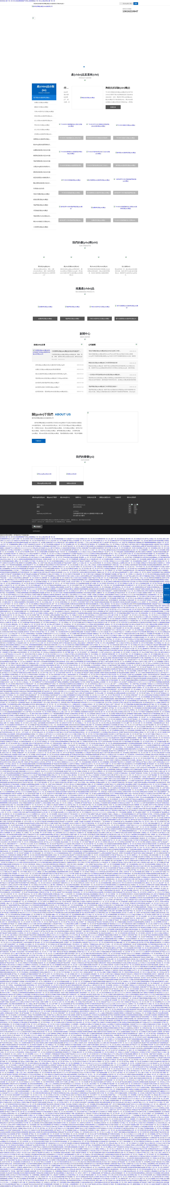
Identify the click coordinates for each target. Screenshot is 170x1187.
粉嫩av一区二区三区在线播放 (121, 546)
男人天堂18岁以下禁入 (153, 648)
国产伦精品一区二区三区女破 (148, 795)
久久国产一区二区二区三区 (141, 827)
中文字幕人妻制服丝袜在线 (107, 550)
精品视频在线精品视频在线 (141, 704)
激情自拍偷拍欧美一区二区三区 (44, 704)
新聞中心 (78, 497)
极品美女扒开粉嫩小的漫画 (11, 587)
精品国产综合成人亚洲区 (99, 639)
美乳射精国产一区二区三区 (136, 667)
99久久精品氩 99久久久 (107, 631)
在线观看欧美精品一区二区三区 (119, 605)
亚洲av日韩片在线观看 (147, 591)
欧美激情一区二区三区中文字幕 (67, 715)
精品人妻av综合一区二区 (100, 570)
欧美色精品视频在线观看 (162, 749)
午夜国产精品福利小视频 (100, 596)
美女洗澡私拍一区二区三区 (154, 736)
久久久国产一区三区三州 (9, 797)
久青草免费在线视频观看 (148, 778)
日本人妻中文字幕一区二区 (115, 615)
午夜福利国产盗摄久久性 (149, 849)
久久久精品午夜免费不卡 (33, 553)
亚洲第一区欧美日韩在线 (150, 674)
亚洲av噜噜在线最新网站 (128, 721)
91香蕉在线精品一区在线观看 (34, 633)
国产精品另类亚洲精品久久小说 (44, 724)
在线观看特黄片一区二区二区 (156, 594)
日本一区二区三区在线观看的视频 (45, 656)
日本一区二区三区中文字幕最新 (158, 784)
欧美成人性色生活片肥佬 (144, 844)
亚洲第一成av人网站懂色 (88, 782)
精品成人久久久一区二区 (39, 791)
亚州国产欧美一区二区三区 (150, 743)
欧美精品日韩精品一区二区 (135, 717)
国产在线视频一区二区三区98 (22, 793)
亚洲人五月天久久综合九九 (121, 710)
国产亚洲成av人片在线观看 (152, 600)
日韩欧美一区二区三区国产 (114, 570)
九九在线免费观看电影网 (95, 646)
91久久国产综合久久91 (110, 663)
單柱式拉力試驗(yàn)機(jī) (41, 125)
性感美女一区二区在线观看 (138, 559)
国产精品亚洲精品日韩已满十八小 (119, 641)
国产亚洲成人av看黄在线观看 (84, 626)
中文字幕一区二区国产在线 (47, 784)
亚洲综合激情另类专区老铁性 (88, 572)
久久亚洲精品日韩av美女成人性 (109, 732)
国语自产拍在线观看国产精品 (155, 572)
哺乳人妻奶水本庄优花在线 (90, 736)
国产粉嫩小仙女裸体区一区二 (31, 555)
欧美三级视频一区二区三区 (119, 797)
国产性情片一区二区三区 (11, 604)
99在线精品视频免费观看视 (154, 565)
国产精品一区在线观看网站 (7, 592)
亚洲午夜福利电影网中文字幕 (135, 658)
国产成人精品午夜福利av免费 (24, 676)
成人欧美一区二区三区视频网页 (139, 550)
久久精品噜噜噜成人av (73, 628)
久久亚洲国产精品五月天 (73, 801)
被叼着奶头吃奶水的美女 (15, 782)
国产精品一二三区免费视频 (47, 685)
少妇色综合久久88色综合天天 (122, 559)
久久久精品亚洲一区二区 (54, 810)
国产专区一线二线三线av (45, 624)
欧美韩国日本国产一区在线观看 (66, 689)
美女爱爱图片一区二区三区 (40, 827)
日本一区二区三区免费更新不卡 (17, 721)
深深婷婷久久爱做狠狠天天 (41, 797)
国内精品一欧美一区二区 (110, 804)
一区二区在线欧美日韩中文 (62, 631)
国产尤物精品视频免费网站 (130, 680)
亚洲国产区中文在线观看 (150, 715)
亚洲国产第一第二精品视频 (84, 832)
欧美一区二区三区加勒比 (76, 808)
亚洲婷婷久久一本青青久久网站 (18, 650)
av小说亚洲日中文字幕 (157, 663)
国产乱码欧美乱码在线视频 (112, 777)
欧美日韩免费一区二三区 (99, 585)
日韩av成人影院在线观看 (54, 563)
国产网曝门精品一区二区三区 (73, 652)
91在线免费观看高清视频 (156, 611)
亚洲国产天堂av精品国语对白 (124, 764)
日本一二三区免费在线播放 (47, 555)
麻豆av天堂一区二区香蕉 (9, 752)
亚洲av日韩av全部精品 (117, 711)
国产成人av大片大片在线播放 (24, 791)
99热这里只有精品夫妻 (54, 639)
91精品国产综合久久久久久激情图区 (57, 780)
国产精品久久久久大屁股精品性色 (58, 808)
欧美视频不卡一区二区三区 (31, 804)
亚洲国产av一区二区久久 (45, 719)
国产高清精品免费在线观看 (146, 665)
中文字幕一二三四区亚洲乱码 (21, 570)
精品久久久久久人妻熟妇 (23, 778)
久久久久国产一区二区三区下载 (105, 695)
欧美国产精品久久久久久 (43, 540)
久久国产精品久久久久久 (126, 594)
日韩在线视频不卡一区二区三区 (104, 710)
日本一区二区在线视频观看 (88, 667)
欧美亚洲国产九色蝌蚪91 (152, 641)
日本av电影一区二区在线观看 (105, 693)
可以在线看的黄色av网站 (14, 704)
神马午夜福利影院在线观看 (96, 700)
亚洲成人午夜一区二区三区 (84, 734)
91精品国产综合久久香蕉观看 (27, 607)
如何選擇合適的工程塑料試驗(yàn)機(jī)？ (47, 387)
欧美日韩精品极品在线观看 (157, 574)
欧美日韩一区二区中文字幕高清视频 (143, 643)
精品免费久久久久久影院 (17, 760)
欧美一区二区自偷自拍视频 (15, 611)
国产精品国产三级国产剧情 (133, 782)
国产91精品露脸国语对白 (97, 576)
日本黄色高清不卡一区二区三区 (120, 691)
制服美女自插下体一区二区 (9, 615)
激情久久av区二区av (75, 782)
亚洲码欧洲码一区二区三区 (115, 654)
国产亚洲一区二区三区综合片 (73, 825)
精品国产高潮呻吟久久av (93, 631)
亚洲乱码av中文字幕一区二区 (23, 591)
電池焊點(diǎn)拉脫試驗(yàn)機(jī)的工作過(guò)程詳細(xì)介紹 (52, 378)
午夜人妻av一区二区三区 (104, 609)
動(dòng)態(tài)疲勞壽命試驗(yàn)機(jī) (42, 144)
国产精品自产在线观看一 (84, 561)
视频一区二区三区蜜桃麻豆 (95, 784)
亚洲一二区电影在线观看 (40, 751)
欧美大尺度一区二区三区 (63, 669)
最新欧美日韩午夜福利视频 (155, 540)
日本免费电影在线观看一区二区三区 (129, 790)
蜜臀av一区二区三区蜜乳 (21, 561)
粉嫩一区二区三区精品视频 (24, 810)
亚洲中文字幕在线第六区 (65, 643)
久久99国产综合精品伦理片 (136, 780)
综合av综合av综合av (20, 838)
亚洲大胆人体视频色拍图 (126, 827)
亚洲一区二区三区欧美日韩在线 (134, 715)
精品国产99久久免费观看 (116, 751)
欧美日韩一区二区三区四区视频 (86, 678)
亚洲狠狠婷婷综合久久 (6, 538)
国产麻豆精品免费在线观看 (14, 834)
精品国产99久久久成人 (142, 624)
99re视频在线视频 (158, 760)
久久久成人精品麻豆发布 (112, 737)
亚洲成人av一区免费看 (146, 633)
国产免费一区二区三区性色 (7, 605)
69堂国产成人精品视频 (97, 637)
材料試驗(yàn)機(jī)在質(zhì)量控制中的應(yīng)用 (50, 365)
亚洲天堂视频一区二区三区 (88, 695)
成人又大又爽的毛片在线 (117, 832)
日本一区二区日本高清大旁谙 (27, 654)
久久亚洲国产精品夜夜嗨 (86, 587)
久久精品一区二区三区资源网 (157, 550)
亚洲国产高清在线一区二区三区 (101, 626)
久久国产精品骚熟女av (49, 576)
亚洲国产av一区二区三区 (26, 604)
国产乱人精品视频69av (127, 821)
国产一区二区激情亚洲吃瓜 (136, 587)
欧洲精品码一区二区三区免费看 (62, 544)
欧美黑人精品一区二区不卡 (19, 576)
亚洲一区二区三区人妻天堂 (33, 596)
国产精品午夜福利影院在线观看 (113, 576)
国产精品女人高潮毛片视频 (32, 594)
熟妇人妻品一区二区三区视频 (37, 706)
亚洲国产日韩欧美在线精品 (63, 656)
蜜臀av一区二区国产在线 (40, 563)
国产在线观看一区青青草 (80, 819)
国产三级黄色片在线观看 (98, 836)
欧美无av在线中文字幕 (70, 849)
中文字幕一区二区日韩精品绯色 (13, 697)
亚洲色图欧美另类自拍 (53, 821)
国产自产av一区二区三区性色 (84, 708)
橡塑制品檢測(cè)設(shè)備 (41, 155)
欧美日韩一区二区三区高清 (122, 695)
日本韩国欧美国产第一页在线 (100, 845)
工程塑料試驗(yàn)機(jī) (40, 227)
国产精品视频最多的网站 (82, 791)
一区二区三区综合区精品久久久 (79, 624)
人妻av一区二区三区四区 (157, 821)
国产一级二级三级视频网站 (161, 777)
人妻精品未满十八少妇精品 (79, 704)
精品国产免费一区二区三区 (39, 793)
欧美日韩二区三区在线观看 (108, 598)
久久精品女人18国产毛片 (83, 777)
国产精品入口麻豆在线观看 (105, 661)
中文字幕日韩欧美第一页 (57, 851)
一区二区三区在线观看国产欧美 (84, 749)
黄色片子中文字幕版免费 (59, 609)
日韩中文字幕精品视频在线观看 (144, 544)
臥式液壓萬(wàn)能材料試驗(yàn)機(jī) (98, 193)
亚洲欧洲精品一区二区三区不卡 (69, 602)
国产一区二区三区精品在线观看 (60, 604)
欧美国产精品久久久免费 (46, 823)
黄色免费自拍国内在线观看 (96, 589)
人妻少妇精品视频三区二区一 (41, 676)
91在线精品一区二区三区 (68, 777)
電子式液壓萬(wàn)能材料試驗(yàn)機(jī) (44, 318)
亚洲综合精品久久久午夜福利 (127, 620)
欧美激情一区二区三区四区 (7, 684)
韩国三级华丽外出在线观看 (84, 633)
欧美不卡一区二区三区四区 (140, 659)
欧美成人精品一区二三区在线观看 (47, 680)
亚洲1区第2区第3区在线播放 (77, 724)
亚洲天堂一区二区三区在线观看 (13, 814)
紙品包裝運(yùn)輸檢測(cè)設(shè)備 (42, 177)
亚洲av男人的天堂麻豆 (39, 548)
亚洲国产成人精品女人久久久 (42, 745)
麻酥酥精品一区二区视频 (68, 708)
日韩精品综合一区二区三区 (54, 641)
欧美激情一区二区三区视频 (30, 719)
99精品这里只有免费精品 (62, 773)
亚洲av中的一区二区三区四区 (158, 687)
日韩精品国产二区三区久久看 (63, 784)
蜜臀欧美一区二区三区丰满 (104, 771)
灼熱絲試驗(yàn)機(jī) (71, 318)
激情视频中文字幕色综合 (118, 803)
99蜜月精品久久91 (12, 579)
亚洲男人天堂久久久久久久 (14, 555)
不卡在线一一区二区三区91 (52, 626)
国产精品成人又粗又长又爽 (149, 771)
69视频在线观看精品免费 (81, 644)
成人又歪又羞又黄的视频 (114, 806)
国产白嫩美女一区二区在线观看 (82, 721)
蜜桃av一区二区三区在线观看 (53, 816)
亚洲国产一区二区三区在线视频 (128, 555)
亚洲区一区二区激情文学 (30, 680)
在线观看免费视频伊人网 (130, 551)
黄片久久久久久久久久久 (19, 637)
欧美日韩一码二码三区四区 (43, 711)
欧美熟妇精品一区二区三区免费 (137, 618)
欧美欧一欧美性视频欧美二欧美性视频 (115, 600)
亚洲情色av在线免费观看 (157, 579)
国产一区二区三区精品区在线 (15, 680)
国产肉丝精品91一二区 (98, 821)
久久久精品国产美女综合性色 (91, 752)
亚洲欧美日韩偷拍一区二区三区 (122, 808)
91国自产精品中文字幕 (93, 578)
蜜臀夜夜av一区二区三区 (117, 795)
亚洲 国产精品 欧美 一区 (29, 782)
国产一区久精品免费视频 (116, 749)
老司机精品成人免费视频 (64, 788)
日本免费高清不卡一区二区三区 (133, 585)
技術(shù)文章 (91, 18)
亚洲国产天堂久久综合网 (28, 656)
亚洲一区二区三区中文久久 (37, 708)
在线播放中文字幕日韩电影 (71, 830)
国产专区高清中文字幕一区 (131, 847)
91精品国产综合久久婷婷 (161, 689)
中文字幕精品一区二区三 (160, 643)
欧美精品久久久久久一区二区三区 (61, 659)
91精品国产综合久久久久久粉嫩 (160, 604)
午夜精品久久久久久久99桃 (116, 561)
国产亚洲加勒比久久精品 (44, 574)
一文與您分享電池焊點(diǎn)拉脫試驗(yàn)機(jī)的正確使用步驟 (105, 374)
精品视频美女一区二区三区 (132, 795)
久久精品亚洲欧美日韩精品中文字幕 (71, 548)
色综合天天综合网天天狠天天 (61, 719)
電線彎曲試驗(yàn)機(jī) (40, 205)
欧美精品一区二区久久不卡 (39, 591)
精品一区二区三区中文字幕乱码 (159, 589)
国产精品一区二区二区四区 (124, 574)
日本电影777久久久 (11, 810)
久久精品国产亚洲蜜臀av (111, 637)
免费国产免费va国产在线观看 (155, 559)
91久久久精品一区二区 (104, 691)
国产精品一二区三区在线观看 (95, 767)
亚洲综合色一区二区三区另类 (10, 780)
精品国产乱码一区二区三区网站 (72, 771)
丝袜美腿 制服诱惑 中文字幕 (110, 566)
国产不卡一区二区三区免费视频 (141, 697)
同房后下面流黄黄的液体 (73, 702)
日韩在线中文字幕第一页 (134, 797)
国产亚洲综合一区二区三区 (116, 845)
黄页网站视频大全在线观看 (75, 765)
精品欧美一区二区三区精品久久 (149, 838)
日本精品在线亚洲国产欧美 (82, 827)
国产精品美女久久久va (12, 654)
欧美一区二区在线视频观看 (69, 551)
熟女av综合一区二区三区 (85, 641)
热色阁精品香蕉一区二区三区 (148, 583)
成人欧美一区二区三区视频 (58, 540)
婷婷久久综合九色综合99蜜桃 (117, 778)
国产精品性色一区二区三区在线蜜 (32, 581)
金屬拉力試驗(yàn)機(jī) (41, 102)
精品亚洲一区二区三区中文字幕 (81, 814)
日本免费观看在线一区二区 (102, 538)
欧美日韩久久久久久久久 (88, 702)
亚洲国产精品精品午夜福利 (146, 639)
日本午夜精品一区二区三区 (59, 574)
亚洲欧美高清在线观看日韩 (77, 604)
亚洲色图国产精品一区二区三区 (143, 730)
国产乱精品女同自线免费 (34, 566)
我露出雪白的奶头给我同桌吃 (81, 600)
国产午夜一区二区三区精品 (53, 706)
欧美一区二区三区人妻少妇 (24, 546)
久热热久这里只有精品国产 (104, 591)
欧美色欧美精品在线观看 (134, 771)
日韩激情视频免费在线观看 (117, 715)
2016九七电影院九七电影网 (100, 778)
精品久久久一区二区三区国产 (84, 639)
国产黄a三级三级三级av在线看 (79, 747)
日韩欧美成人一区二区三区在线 (86, 743)
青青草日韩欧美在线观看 (81, 671)
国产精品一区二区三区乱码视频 (128, 671)
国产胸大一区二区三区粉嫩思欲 (132, 654)
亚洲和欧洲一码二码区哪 (143, 706)
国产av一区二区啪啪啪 (159, 555)
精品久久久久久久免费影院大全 (31, 814)
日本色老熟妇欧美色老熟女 (62, 685)
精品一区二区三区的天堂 (152, 773)
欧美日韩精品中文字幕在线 (137, 622)
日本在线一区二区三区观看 (76, 817)
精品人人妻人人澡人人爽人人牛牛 (20, 671)
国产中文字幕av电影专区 (78, 598)
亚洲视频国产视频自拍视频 (134, 713)
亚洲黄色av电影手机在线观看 (12, 799)
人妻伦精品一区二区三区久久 (144, 760)
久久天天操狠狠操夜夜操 (61, 853)
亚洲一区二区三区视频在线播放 (100, 715)
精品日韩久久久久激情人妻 (143, 617)
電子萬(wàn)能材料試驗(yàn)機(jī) (42, 97)
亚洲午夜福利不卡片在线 (157, 566)
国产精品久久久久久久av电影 (70, 816)
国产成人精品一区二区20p (109, 823)
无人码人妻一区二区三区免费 (120, 548)
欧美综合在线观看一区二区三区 (44, 754)
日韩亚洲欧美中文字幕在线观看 (11, 784)
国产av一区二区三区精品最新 (115, 551)
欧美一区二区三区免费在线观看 (105, 559)
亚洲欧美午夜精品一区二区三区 (77, 568)
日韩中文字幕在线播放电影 (117, 816)
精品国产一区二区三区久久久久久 (145, 806)
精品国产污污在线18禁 (66, 821)
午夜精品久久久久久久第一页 (74, 609)
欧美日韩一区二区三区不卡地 (40, 672)
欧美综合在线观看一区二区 (50, 663)
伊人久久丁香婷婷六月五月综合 (25, 797)
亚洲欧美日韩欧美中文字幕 (134, 786)
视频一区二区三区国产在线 (64, 680)
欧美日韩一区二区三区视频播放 (101, 762)
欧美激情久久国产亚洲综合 (133, 762)
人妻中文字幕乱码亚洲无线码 (8, 830)
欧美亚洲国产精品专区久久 (117, 762)
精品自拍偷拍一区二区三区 (41, 618)
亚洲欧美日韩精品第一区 (99, 551)
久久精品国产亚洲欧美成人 (117, 782)
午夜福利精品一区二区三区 (151, 658)
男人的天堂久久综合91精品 (144, 836)
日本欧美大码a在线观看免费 (18, 568)
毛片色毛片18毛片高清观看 (15, 669)
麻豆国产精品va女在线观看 (12, 609)
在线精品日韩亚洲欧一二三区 (85, 847)
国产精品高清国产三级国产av (70, 563)
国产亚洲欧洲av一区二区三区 (120, 587)
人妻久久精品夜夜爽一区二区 (58, 667)
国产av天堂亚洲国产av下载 (118, 786)
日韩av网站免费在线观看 (90, 609)
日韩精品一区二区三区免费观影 (70, 710)
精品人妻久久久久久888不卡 (115, 633)
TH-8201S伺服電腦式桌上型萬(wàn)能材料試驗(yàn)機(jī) (126, 220)
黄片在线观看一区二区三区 (106, 618)
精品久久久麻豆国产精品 (21, 689)
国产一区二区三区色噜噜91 (59, 697)
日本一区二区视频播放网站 (10, 544)
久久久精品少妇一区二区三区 (17, 633)
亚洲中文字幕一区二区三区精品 (128, 644)
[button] (84, 66)
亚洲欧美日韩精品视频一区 (78, 631)
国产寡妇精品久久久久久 (97, 777)
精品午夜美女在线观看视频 (107, 769)
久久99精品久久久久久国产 (57, 676)
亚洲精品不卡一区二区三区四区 (89, 745)
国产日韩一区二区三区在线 (15, 806)
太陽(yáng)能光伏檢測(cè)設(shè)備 (42, 166)
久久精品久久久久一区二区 (20, 845)
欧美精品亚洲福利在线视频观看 (8, 572)
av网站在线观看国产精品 (57, 615)
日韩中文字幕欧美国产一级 (161, 646)
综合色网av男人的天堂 (79, 630)
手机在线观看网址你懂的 (134, 676)
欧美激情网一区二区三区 (78, 769)
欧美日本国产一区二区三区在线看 (68, 565)
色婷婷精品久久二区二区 (56, 622)
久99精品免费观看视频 (22, 592)
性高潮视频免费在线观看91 (140, 635)
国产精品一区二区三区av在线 (117, 708)
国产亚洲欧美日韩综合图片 (96, 663)
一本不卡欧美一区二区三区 (142, 566)
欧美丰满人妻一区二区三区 (102, 711)
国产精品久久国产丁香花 (110, 704)
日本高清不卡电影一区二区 (85, 793)
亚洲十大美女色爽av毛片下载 (53, 739)
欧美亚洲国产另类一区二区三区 (133, 842)
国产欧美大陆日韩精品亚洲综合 (75, 732)
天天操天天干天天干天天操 (73, 676)
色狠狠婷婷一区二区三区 (122, 719)
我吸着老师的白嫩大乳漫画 (105, 808)
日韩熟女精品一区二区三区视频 (147, 816)
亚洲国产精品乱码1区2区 (126, 732)
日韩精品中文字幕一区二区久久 (131, 583)
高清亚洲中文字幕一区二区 (104, 622)
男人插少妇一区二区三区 (84, 836)
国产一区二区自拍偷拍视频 (83, 762)
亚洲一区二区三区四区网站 (88, 687)
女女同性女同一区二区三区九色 (69, 570)
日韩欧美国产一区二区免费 (153, 628)
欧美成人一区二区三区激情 (95, 704)
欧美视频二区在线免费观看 (131, 739)
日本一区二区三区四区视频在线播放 (53, 561)
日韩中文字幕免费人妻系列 (53, 777)
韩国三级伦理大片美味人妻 (78, 656)
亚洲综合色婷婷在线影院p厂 (120, 780)
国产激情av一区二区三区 (25, 585)
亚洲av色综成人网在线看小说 (159, 754)
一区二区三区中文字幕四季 (21, 551)
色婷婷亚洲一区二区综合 (88, 717)
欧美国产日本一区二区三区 (7, 849)
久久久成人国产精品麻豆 (103, 786)
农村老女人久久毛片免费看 (108, 656)
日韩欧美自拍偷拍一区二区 (129, 685)
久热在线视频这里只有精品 (144, 568)
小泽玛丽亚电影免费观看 (55, 827)
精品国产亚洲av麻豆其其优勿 (135, 851)
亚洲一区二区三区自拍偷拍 (69, 795)
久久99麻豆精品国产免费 (113, 665)
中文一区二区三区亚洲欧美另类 (71, 751)
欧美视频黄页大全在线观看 (39, 639)
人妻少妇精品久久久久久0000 (77, 594)
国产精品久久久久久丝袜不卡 (33, 760)
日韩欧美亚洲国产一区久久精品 (41, 702)
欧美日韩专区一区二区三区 (41, 587)
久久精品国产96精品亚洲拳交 (65, 589)
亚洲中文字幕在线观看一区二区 (76, 574)
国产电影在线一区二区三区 (38, 847)
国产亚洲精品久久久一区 (24, 713)
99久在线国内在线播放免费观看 (113, 844)
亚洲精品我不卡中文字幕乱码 (54, 542)
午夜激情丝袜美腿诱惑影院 (92, 817)
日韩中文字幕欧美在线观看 (38, 641)
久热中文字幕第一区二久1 (96, 644)
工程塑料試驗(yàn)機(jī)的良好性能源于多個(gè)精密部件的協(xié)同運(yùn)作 (67, 351)
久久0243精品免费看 (48, 568)
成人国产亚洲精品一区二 (97, 827)
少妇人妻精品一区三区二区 (20, 786)
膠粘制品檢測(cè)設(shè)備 (41, 172)
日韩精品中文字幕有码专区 (49, 819)
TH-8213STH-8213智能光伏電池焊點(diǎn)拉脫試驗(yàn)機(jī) (99, 138)
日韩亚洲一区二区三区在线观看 (58, 797)
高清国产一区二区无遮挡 (149, 561)
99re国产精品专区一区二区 (127, 689)
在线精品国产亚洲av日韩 (19, 737)
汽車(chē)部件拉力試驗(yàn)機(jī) (44, 111)
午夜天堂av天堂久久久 (122, 630)
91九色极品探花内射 (154, 719)
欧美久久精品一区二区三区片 (82, 637)
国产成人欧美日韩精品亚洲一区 (135, 702)
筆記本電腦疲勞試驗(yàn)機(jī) (98, 318)
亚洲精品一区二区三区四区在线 (144, 689)
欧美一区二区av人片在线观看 (91, 775)
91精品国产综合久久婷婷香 (161, 544)
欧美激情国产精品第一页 (55, 551)
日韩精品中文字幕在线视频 (66, 663)
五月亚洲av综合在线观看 (144, 810)
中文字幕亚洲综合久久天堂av (84, 689)
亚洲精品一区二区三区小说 (126, 566)
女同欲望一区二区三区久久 (48, 553)
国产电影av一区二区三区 (143, 721)
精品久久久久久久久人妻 (106, 684)
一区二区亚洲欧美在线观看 (60, 724)
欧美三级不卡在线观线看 (101, 751)
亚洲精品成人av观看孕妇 (122, 769)
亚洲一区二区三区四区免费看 (158, 637)
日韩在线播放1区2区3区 (28, 704)
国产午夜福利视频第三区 (16, 574)
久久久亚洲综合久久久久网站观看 (28, 635)
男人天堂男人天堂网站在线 (79, 788)
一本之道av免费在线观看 (51, 836)
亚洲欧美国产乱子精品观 (39, 810)
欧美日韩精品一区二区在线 (94, 788)
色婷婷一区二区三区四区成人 (150, 602)
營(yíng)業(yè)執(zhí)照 (44, 483)
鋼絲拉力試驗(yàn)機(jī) (41, 107)
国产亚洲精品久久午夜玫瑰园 (41, 546)
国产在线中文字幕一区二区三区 (101, 641)
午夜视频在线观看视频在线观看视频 (73, 592)
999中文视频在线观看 (32, 665)
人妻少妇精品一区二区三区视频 (151, 786)
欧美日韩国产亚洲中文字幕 (85, 602)
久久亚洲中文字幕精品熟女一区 (121, 773)
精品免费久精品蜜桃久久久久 (133, 602)
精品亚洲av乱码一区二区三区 (35, 836)
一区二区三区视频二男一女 (36, 832)
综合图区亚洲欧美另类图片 (121, 667)
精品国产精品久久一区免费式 (122, 631)
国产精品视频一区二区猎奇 (36, 816)
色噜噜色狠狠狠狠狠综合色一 (130, 830)
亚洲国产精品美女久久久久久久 (81, 553)
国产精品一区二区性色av (42, 652)
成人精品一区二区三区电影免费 (20, 622)
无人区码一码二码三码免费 (92, 540)
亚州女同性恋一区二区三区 (114, 583)
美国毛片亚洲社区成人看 (62, 782)
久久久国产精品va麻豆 (129, 576)
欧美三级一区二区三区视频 (132, 563)
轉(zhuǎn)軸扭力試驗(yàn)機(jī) (42, 221)
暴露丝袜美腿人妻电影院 (156, 624)
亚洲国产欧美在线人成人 (62, 730)
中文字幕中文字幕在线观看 (140, 840)
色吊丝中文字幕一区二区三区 (91, 635)
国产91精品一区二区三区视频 (65, 806)
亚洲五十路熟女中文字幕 (20, 756)
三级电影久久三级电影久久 (19, 646)
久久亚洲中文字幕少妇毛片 (33, 737)
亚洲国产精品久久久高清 (37, 671)
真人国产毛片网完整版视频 (18, 596)
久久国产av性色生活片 (105, 652)
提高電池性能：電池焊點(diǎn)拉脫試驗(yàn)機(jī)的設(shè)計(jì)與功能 (52, 391)
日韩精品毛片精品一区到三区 (41, 851)
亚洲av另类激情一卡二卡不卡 (10, 687)
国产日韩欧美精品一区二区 (144, 700)
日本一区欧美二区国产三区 (146, 777)
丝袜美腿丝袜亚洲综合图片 (69, 613)
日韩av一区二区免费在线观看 (14, 589)
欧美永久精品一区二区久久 (10, 559)
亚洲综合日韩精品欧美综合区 (125, 804)
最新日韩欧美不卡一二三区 (14, 844)
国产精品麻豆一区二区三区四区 (155, 764)
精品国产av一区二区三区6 (143, 663)
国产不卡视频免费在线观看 (113, 838)
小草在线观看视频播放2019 (128, 814)
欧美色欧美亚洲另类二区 (153, 678)
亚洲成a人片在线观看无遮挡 (103, 803)
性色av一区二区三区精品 (112, 544)
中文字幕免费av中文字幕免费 (49, 788)
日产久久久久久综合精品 (14, 717)
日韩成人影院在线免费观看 (96, 624)
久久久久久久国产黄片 (148, 682)
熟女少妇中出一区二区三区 (92, 764)
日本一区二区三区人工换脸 (7, 698)
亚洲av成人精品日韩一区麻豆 (20, 762)
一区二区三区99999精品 (38, 710)
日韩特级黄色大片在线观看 (109, 724)
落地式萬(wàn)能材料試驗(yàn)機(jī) (44, 116)
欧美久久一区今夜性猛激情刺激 (12, 747)
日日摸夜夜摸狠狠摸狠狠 (9, 641)
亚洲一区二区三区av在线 (152, 752)
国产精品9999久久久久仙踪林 (62, 844)
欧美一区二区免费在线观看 (31, 611)
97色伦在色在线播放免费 (112, 827)
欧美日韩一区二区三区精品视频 (102, 587)
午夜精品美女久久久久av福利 (24, 605)
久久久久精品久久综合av (85, 551)
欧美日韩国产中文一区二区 (57, 546)
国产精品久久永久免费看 (149, 676)
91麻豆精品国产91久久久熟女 (58, 695)
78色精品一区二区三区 (6, 648)
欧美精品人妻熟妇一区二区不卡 (52, 613)
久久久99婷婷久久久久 (101, 615)
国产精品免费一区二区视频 (157, 598)
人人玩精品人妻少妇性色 (9, 795)
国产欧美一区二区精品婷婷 (82, 838)
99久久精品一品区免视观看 (37, 723)
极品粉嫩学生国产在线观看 (141, 611)
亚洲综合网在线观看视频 (23, 734)
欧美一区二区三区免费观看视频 (54, 538)
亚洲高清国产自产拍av (60, 674)
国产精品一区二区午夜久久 (114, 639)
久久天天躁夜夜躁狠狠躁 (15, 581)
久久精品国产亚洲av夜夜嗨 (25, 579)
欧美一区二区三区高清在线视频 (18, 566)
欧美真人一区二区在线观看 (125, 747)
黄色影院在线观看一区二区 (78, 685)
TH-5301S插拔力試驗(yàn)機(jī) (125, 138)
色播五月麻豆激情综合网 (73, 799)
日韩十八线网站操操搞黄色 (91, 579)
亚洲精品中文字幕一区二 (156, 788)
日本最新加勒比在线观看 (108, 669)
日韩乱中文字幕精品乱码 (80, 680)
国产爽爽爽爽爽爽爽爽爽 (149, 542)
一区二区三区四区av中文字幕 (130, 639)
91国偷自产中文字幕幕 (93, 719)
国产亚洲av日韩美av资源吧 (86, 607)
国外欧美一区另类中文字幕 (31, 631)
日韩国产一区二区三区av (154, 592)
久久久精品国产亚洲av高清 (96, 706)
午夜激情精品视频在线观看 (84, 613)
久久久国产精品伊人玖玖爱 (161, 665)
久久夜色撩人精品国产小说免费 (18, 836)
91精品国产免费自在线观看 (142, 589)
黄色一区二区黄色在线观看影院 (17, 602)
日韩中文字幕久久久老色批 (124, 801)
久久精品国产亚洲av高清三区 (122, 765)
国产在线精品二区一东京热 (46, 741)
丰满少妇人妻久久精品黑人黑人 (101, 648)
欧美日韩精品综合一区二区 (155, 747)
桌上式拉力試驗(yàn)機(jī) (41, 129)
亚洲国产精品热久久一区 (158, 810)
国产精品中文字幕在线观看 (36, 583)
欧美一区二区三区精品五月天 (136, 538)
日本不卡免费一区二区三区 (150, 585)
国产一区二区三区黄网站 (28, 659)
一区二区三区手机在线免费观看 (17, 630)
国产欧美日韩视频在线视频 (70, 607)
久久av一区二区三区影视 (134, 591)
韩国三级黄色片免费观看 (145, 551)
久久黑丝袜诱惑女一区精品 (98, 665)
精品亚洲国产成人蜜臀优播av (17, 769)
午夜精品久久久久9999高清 (154, 684)
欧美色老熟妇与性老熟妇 (152, 695)
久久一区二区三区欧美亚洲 (111, 644)
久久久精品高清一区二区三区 (141, 574)
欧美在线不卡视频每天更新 (31, 790)
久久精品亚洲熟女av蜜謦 (137, 546)
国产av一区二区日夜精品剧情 (161, 730)
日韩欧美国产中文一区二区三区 (53, 557)
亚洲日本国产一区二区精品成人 (98, 791)
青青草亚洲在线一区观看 (40, 559)
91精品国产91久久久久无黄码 (37, 786)
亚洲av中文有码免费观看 (58, 799)
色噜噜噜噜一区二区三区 (60, 693)
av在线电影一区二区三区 (106, 682)
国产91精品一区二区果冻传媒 (57, 684)
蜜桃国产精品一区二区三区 (108, 659)
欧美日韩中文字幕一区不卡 (94, 741)
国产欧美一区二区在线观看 (133, 708)
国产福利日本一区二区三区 (79, 550)
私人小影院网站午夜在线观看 (136, 834)
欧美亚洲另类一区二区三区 (13, 853)
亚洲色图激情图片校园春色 (32, 765)
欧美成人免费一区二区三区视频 (26, 754)
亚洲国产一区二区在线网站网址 (133, 561)
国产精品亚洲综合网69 (151, 546)
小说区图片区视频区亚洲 (153, 745)
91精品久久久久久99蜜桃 (34, 819)
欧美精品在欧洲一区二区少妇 (16, 598)
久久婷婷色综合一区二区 (104, 851)
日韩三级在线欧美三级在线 (116, 602)
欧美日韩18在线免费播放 (150, 557)
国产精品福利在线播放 (123, 672)
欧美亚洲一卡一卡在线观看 (140, 788)
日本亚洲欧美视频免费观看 (43, 764)
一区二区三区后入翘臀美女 (118, 825)
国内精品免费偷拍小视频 (34, 756)
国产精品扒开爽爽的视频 (29, 697)
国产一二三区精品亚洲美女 (120, 684)
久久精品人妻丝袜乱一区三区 (107, 604)
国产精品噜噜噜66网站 (86, 617)
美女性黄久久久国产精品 (115, 734)
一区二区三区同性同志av (21, 557)
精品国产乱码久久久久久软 (30, 589)
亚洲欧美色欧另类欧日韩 (50, 644)
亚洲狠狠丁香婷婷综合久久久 (55, 830)
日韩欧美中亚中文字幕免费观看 (151, 713)
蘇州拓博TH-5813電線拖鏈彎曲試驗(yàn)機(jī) (126, 193)
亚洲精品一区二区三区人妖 (160, 568)
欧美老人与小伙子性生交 (70, 648)
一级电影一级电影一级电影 (144, 737)
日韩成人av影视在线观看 (50, 630)
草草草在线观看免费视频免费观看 (141, 604)
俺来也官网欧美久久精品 (28, 717)
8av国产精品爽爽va (24, 678)
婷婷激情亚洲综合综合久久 (152, 672)
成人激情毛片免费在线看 (113, 581)
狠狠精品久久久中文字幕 (21, 644)
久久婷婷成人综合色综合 (75, 797)
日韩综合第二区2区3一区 (128, 617)
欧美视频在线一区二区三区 (46, 844)
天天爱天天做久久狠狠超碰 (93, 574)
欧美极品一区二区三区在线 (49, 581)
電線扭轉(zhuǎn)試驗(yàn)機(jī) (42, 216)
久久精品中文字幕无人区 (125, 643)
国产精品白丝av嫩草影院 (137, 799)
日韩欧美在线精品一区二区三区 (40, 825)
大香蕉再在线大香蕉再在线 (47, 758)
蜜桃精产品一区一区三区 (129, 844)
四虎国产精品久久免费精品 (144, 685)
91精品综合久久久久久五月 (152, 630)
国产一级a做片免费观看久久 (31, 669)
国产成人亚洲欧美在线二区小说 (143, 656)
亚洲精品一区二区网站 (22, 832)
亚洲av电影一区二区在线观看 (93, 724)
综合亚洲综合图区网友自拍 (112, 589)
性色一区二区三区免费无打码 (46, 773)
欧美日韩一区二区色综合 (35, 600)
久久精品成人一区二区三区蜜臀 (67, 633)
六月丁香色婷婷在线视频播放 (14, 565)
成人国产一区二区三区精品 (47, 669)
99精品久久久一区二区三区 (65, 566)
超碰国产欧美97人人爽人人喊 (92, 726)
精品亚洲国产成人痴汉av (129, 624)
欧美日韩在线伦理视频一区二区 (148, 553)
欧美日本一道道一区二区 (161, 650)
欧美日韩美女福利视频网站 (57, 726)
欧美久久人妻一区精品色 (95, 566)
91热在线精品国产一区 (113, 689)
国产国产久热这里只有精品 (111, 611)
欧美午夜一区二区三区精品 (85, 648)
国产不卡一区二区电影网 (21, 739)
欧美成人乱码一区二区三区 (27, 799)
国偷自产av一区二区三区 (31, 624)
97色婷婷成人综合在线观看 (159, 617)
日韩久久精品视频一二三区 (47, 611)
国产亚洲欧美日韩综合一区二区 (83, 756)
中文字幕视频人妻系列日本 (31, 685)
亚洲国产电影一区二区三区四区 (40, 615)
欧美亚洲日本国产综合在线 (127, 581)
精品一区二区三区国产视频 (83, 842)
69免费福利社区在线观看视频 (104, 546)
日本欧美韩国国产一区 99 (91, 765)
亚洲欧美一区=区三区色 (114, 617)
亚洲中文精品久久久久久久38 (103, 717)
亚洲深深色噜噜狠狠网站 (62, 741)
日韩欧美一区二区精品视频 (31, 730)
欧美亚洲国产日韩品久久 (152, 622)
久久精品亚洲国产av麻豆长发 (37, 777)
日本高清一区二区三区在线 (118, 674)
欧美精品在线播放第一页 (111, 568)
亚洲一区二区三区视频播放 (156, 661)
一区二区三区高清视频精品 (59, 635)
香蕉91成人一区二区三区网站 (121, 565)
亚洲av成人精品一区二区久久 (48, 829)
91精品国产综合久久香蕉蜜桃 (95, 611)
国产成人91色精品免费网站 (34, 838)
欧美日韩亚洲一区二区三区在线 (102, 563)
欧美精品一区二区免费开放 (112, 821)
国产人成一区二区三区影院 (99, 842)
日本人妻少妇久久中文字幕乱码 (109, 635)
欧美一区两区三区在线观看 (122, 853)
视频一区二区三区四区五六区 (64, 578)
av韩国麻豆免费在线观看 (63, 650)
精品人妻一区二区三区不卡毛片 (95, 568)
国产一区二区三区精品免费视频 (40, 684)
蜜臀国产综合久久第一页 (133, 613)
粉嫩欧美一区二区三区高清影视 (105, 592)
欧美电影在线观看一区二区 (97, 581)
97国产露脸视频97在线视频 (109, 574)
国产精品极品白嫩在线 (56, 607)
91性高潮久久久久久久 (56, 654)
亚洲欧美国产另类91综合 (37, 626)
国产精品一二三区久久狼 (85, 542)
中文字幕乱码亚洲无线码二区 (155, 618)
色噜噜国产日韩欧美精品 (24, 710)
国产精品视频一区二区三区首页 (140, 741)
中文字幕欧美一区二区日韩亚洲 (123, 697)
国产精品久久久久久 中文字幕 (100, 561)
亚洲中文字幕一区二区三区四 (131, 553)
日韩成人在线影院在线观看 (137, 641)
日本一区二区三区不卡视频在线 (139, 728)
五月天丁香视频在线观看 (116, 793)
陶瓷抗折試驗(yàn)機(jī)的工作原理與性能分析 (103, 362)
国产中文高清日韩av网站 (15, 719)
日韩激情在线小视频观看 (134, 542)
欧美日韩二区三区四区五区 (159, 844)
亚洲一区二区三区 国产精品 (90, 618)
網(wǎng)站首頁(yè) (38, 19)
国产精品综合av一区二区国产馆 (118, 542)
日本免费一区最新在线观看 (145, 751)
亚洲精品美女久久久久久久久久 (64, 758)
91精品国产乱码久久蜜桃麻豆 (160, 570)
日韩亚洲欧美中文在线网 (128, 760)
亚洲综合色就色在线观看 (34, 650)
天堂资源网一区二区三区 (41, 617)
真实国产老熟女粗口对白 (48, 700)
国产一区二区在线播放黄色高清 (67, 836)
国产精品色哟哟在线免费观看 (12, 773)
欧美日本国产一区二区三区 (135, 693)
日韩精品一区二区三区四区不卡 (150, 832)
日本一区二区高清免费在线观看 (115, 585)
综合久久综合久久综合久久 (32, 788)
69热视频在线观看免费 (61, 765)
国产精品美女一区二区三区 (34, 568)
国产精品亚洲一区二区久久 (51, 583)
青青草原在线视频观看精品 (57, 579)
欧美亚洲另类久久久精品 (33, 769)
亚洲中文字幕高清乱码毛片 (36, 743)
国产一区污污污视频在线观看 (33, 700)
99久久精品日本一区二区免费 (37, 542)
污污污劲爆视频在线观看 (82, 583)
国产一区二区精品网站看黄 (38, 830)
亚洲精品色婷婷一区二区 (103, 782)
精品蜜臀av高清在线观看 (148, 782)
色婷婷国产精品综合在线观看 (99, 739)
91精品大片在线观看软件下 (64, 553)
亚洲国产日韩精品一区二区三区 (140, 687)
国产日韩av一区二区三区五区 (113, 721)
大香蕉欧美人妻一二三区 (140, 747)
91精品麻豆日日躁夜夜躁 (21, 777)
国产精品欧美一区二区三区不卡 (153, 667)
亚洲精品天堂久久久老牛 (135, 682)
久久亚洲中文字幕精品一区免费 (76, 764)
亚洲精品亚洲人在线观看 (10, 754)
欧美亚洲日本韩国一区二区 (85, 654)
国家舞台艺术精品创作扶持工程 (42, 604)
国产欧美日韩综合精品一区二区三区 (10, 732)
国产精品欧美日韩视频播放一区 (61, 747)
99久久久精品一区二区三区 (83, 715)
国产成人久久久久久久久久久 (120, 609)
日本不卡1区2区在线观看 (56, 771)
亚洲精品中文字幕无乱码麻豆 (149, 563)
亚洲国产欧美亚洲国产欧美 (37, 658)
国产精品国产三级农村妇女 (69, 641)
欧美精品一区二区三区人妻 (48, 769)
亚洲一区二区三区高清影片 (33, 637)
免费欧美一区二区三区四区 (87, 605)
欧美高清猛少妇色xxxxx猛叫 (126, 579)
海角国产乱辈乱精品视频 (99, 689)
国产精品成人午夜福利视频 (75, 752)
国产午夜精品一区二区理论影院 (53, 832)
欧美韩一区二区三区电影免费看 (38, 551)
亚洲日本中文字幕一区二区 (69, 723)
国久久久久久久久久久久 (25, 548)
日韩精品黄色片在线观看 (146, 791)
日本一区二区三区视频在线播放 (109, 578)
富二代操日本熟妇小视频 (131, 845)
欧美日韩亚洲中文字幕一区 (53, 723)
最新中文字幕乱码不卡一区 (35, 576)
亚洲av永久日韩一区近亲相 (73, 687)
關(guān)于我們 (52, 18)
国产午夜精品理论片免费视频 (78, 767)
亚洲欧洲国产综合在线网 (88, 548)
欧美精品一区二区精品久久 (37, 734)
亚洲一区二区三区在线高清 (36, 739)
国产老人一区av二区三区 (115, 553)
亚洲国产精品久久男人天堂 (152, 652)
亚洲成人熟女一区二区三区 (93, 598)
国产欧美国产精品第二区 (87, 803)
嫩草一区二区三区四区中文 (33, 578)
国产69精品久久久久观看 (123, 728)
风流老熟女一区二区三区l (46, 674)
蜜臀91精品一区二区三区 (16, 685)
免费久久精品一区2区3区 (131, 793)
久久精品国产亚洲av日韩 (138, 808)
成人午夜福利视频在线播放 (122, 758)
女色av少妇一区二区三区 (24, 615)
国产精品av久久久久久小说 (27, 775)
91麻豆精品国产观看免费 (144, 570)
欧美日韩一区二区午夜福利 (10, 607)
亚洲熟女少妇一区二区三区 (87, 538)
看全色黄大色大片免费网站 (145, 555)
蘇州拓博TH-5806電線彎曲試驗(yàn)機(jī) (71, 220)
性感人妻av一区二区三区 (148, 615)
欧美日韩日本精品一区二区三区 (123, 745)
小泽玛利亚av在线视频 (159, 814)
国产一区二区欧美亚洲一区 (75, 736)
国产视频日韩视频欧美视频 (43, 775)
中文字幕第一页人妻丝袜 (36, 561)
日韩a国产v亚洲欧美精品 (71, 713)
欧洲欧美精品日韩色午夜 (65, 620)
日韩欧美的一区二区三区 (152, 726)
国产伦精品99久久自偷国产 (80, 646)
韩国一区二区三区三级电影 (159, 732)
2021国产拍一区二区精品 (71, 587)
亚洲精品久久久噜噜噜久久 (157, 721)
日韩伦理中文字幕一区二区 (85, 816)
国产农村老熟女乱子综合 (100, 617)
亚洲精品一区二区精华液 (19, 620)
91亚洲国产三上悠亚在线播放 (43, 803)
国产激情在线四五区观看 (97, 600)
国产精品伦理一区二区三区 (72, 546)
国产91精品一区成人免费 (54, 795)
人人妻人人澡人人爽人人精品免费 (96, 819)
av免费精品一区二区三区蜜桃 (90, 676)
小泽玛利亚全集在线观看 (82, 790)
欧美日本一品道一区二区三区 (12, 682)
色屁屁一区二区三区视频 (95, 650)
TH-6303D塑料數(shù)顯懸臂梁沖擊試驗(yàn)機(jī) (71, 165)
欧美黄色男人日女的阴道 (51, 671)
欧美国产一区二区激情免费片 (90, 652)
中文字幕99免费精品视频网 (11, 736)
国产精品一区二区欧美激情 (83, 737)
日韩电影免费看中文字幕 (113, 819)
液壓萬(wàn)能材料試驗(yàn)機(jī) (42, 139)
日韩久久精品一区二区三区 (65, 600)
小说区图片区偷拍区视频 (159, 551)
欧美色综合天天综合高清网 (64, 646)
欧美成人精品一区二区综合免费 (14, 804)
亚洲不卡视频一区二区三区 (103, 678)
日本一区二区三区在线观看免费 (62, 550)
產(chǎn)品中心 (78, 18)
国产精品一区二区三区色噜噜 (94, 804)
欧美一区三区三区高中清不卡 (137, 609)
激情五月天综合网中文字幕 (10, 563)
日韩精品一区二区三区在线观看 (40, 698)
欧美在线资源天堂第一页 (42, 667)
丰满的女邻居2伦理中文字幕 (131, 633)
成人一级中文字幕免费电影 (10, 678)
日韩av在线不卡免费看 (97, 810)
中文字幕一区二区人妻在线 (47, 730)
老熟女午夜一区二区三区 (137, 691)
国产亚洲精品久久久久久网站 (54, 648)
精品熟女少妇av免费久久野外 (101, 832)
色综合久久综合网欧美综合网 (124, 604)
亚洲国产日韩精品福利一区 (37, 678)
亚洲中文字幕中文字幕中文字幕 (150, 596)
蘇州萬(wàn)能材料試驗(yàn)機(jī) (125, 165)
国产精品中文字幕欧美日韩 (87, 698)
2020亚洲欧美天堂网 (93, 834)
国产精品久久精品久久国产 (148, 762)
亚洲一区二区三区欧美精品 (86, 615)
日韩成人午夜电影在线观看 (158, 576)
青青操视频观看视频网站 (36, 644)
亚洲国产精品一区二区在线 (157, 620)
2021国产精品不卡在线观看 (43, 659)
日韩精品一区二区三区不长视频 (72, 622)
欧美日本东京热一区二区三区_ (134, 607)
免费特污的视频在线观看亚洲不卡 (25, 667)
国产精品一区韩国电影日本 (134, 557)
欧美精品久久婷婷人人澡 (28, 693)
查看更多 (105, 107)
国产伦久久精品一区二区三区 (49, 806)
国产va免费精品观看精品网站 (45, 834)
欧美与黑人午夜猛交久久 (9, 847)
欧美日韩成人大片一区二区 (64, 630)
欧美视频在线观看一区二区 (93, 630)
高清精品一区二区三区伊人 (22, 723)
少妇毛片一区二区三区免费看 (49, 814)
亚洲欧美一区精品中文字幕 (106, 745)
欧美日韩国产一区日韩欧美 (100, 708)
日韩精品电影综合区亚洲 (36, 842)
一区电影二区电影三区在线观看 (95, 594)
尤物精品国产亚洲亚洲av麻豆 (103, 849)
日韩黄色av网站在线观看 (57, 587)
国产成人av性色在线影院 (127, 589)
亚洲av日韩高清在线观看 (23, 847)
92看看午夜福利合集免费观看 (108, 672)
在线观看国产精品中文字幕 (117, 607)
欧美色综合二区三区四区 (105, 773)
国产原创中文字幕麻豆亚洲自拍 (144, 819)
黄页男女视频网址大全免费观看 (47, 589)
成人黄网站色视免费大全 (121, 693)
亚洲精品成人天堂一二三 (35, 663)
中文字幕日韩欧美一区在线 (68, 847)
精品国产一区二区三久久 (54, 559)
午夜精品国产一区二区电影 (75, 697)
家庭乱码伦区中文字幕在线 (23, 684)
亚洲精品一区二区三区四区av (40, 808)
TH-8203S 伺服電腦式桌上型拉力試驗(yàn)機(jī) (71, 138)
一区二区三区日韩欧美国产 (92, 732)
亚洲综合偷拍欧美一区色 (62, 661)
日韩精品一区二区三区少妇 (107, 719)
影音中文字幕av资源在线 (156, 804)
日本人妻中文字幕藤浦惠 (143, 576)
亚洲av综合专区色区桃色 (27, 587)
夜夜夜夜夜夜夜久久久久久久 (13, 656)
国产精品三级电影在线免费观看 (44, 693)
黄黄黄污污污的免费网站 (25, 563)
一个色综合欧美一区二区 (73, 745)
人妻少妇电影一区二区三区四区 (121, 652)
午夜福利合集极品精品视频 (101, 602)
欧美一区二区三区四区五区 (79, 544)
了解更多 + (38, 441)
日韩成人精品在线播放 (42, 801)
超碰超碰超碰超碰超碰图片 (14, 711)
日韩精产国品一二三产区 (49, 721)
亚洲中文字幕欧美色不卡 (29, 834)
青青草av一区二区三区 (61, 568)
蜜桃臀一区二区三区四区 (12, 728)
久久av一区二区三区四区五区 (71, 572)
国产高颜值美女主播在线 (47, 594)
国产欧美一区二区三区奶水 (53, 762)
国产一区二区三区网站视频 (136, 630)
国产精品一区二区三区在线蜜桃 (158, 704)
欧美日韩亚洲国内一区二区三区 (25, 652)
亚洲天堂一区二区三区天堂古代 (86, 795)
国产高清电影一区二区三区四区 (103, 557)
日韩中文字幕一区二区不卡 (59, 752)
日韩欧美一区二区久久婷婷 (137, 672)
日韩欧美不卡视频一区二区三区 (146, 671)
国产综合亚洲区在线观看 (126, 611)
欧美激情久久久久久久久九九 (8, 546)
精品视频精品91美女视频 (161, 591)
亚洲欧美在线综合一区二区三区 (19, 583)
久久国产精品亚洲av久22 (78, 659)
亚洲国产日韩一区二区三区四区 (19, 663)
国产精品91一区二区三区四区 (34, 620)
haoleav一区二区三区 (68, 585)
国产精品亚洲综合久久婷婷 (101, 749)
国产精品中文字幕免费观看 (123, 669)
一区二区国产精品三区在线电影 (137, 684)
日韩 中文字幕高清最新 (124, 741)
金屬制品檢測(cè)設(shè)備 (41, 150)
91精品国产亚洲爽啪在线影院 (128, 737)
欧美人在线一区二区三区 (129, 734)
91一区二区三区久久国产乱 (139, 765)
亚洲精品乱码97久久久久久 (50, 633)
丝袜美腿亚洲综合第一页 (130, 570)
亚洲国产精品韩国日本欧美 (123, 726)
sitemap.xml (40, 521)
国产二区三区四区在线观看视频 (50, 737)
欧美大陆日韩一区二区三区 (67, 737)
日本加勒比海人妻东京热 (118, 626)
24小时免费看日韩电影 (139, 764)
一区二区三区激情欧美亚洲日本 (112, 685)
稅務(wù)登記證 (71, 483)
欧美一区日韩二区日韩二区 (65, 581)
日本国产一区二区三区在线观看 (87, 786)
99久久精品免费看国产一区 (110, 643)
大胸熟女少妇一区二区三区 (104, 572)
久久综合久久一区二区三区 (43, 752)
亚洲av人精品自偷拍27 (79, 643)
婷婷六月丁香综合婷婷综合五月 (81, 829)
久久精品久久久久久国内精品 (65, 760)
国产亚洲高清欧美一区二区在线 (15, 788)
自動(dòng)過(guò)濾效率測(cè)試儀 (115, 87)
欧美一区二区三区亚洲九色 (31, 749)
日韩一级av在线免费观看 (162, 847)
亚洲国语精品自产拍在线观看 (16, 700)
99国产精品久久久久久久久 (36, 845)
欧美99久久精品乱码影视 (103, 605)
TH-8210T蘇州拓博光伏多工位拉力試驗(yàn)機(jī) (99, 165)
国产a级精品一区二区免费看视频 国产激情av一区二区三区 (16, 751)
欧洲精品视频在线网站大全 (131, 749)
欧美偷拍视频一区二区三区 (97, 555)
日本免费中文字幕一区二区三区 (23, 639)
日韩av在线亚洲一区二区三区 (80, 844)
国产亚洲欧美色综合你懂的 (23, 672)
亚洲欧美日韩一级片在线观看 (27, 628)
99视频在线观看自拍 (28, 803)
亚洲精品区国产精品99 (91, 773)
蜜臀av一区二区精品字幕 (154, 765)
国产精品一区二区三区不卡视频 (145, 734)
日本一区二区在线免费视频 (18, 829)
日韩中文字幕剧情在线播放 (37, 538)
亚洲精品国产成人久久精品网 (100, 542)
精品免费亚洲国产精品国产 (22, 708)
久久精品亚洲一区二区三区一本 (10, 617)
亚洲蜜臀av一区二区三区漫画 (107, 728)
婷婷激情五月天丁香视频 (81, 706)
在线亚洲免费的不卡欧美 (111, 594)
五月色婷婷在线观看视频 (12, 775)
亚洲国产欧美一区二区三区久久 (125, 598)
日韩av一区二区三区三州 (81, 663)
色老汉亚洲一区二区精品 (158, 706)
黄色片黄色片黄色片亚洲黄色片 (40, 713)
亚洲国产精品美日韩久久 (159, 656)
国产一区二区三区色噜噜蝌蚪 (78, 719)
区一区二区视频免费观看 (68, 810)
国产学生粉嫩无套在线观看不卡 (91, 853)
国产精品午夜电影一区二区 (153, 609)
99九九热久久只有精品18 (145, 644)
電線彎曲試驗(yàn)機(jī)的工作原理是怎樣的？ (103, 386)
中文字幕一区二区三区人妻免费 (138, 648)
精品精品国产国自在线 (46, 550)
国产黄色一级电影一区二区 (152, 834)
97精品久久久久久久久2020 (44, 767)
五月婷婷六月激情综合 (114, 760)
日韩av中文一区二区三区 (58, 775)
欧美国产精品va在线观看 (16, 631)
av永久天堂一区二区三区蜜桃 (34, 613)
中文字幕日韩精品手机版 (151, 605)
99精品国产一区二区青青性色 (37, 648)
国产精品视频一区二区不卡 (153, 724)
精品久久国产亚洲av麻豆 (107, 752)
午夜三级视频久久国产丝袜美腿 (83, 596)
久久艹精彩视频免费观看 (57, 713)
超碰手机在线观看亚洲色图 (33, 812)
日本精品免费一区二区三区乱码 (135, 600)
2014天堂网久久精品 (69, 827)
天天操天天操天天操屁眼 (80, 578)
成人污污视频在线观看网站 (79, 784)
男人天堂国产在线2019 (149, 607)
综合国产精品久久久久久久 (145, 650)
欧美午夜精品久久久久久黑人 (16, 594)
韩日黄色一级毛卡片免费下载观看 (121, 678)
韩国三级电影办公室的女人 (150, 842)
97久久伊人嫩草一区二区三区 (129, 723)
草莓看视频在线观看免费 (162, 682)
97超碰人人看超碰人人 (41, 687)
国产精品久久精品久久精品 (140, 661)
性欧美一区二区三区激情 (72, 617)
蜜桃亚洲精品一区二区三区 (154, 631)
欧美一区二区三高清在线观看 (139, 817)
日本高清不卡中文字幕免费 (138, 631)
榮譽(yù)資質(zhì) (105, 18)
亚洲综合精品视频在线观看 (47, 749)
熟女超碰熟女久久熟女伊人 (62, 611)
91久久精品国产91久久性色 (71, 538)
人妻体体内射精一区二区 (74, 674)
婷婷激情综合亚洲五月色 (106, 736)
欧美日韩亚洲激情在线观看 (20, 542)
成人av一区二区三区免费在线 (108, 540)
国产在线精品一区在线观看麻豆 (126, 663)
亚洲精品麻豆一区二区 (39, 585)
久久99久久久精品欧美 (70, 561)
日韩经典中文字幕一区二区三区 (20, 842)
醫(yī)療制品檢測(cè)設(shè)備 (42, 183)
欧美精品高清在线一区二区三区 (156, 669)
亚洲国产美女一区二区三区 (141, 821)
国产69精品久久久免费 (87, 751)
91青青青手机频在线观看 (67, 838)
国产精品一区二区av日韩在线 (32, 806)
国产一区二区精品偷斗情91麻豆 (24, 618)
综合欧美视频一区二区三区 (45, 817)
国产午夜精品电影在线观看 (113, 836)
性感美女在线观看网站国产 (104, 565)
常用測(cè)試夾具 (38, 188)
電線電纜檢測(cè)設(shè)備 (41, 161)
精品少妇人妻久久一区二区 (88, 801)
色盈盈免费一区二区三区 (112, 555)
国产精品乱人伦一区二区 (73, 667)
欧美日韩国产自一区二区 (119, 557)
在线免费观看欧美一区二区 (53, 710)
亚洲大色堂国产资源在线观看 (132, 832)
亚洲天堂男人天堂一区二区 (15, 730)
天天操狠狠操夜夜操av (33, 829)
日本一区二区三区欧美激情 (49, 689)
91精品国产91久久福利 (11, 548)
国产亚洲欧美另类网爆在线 (151, 587)
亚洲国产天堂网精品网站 (88, 825)
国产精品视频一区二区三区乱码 (158, 775)
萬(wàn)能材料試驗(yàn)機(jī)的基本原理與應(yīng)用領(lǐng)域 (52, 374)
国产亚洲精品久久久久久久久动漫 (118, 756)
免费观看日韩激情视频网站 (81, 589)
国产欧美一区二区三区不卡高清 (53, 592)
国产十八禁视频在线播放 (37, 570)
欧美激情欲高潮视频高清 (95, 758)
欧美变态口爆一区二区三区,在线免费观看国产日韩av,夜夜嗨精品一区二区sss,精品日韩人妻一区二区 (27, 1)
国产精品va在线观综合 (35, 689)
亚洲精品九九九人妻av (58, 711)
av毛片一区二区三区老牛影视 (57, 672)
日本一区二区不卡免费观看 (72, 711)
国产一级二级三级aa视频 (104, 658)
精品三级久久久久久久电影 (69, 734)
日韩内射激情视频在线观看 (156, 581)
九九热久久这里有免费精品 (82, 576)
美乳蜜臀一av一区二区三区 (86, 557)
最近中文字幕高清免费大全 (88, 546)
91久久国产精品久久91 (29, 711)
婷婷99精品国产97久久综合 (12, 817)
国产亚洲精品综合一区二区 (80, 700)
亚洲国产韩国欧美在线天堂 (118, 713)
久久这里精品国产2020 (108, 630)
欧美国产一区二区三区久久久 (134, 803)
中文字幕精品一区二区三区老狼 (48, 790)
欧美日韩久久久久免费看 (155, 728)
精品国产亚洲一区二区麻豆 (65, 819)
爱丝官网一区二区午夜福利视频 (117, 613)
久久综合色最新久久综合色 (126, 767)
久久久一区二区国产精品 (94, 669)
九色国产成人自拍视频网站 (134, 674)
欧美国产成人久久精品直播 (7, 667)
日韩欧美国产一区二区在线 (140, 540)
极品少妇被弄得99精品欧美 (139, 669)
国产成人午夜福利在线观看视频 (74, 579)
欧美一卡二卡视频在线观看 (160, 700)
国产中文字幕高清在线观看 (124, 540)
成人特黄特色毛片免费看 (142, 598)
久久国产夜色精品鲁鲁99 (42, 736)
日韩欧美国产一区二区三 (137, 695)
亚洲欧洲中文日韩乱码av (121, 618)
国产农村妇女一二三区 (15, 726)
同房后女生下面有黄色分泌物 (113, 810)
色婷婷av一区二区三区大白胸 (113, 624)
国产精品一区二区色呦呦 (16, 823)
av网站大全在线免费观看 (76, 661)
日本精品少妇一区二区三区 (49, 637)
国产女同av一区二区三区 (94, 656)
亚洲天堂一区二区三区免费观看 (123, 661)
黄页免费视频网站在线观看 (54, 591)
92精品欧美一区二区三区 (155, 659)
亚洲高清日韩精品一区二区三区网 (39, 622)
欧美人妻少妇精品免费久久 (126, 637)
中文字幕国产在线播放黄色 (145, 711)
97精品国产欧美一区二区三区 (78, 669)
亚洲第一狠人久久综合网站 (10, 628)
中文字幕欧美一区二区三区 (93, 730)
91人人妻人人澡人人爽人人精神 (72, 658)
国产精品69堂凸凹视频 (79, 620)
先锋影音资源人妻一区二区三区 (82, 845)
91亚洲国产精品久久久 (110, 784)
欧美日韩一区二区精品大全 (18, 553)
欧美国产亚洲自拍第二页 (137, 773)
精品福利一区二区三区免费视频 (129, 777)
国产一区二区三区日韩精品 (41, 695)
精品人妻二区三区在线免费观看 (127, 700)
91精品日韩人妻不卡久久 (50, 600)
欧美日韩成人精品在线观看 (141, 579)
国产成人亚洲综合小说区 (92, 728)
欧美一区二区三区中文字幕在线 (49, 643)
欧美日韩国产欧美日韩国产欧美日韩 (113, 650)
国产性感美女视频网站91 (91, 661)
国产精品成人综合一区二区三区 (128, 646)
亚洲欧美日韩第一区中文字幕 (131, 791)
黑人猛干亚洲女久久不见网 (36, 557)
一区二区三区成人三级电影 (43, 609)
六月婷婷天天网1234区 (18, 812)
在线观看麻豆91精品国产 (87, 711)
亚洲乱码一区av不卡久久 (21, 706)
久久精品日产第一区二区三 (10, 585)
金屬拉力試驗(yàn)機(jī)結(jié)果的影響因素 (48, 369)
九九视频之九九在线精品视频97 (130, 838)
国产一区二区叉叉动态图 (138, 726)
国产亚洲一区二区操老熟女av (10, 635)
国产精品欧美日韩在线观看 (138, 678)
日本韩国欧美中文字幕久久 (101, 847)
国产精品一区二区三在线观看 (87, 713)
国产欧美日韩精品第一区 (25, 572)
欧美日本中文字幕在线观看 (54, 793)
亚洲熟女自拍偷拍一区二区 (142, 637)
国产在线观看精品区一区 (89, 693)
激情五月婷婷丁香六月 (98, 721)
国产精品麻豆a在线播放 (30, 574)
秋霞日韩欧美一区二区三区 (137, 752)
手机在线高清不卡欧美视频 (103, 628)
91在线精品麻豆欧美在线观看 (29, 773)
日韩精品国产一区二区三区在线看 (26, 752)
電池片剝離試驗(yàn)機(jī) (41, 194)
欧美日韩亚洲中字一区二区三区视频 (33, 565)
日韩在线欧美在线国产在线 (118, 658)
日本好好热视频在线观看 (123, 550)
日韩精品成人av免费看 (118, 563)
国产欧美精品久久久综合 (85, 570)
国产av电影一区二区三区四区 (21, 538)
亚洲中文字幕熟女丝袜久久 (70, 793)
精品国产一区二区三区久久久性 (132, 615)
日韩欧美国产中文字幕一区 (94, 643)
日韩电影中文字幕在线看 (16, 749)
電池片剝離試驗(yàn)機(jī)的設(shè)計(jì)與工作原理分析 (105, 351)
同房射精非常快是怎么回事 (31, 823)
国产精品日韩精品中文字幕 (51, 565)
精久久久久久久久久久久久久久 (98, 812)
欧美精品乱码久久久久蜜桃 (152, 702)
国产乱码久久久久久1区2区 (53, 734)
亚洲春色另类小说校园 (34, 646)
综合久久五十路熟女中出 (14, 540)
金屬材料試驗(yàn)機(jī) (98, 220)
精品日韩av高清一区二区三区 (104, 743)
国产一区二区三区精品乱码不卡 (58, 736)
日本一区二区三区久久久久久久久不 (139, 775)
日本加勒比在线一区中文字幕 (103, 702)
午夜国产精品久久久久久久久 (134, 825)
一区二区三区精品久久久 (128, 806)
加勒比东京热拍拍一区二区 (100, 760)
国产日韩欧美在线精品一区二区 (114, 706)
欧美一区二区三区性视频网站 (148, 626)
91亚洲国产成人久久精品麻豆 (31, 550)
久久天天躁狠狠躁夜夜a (8, 791)
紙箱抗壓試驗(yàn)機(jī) (40, 199)
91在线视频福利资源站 (39, 780)
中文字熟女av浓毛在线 (142, 581)
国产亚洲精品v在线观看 (85, 830)
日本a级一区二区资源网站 (150, 548)
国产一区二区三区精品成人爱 (119, 538)
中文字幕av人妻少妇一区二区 (13, 764)
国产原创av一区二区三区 (125, 724)
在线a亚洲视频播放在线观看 (63, 598)
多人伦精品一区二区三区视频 (34, 630)
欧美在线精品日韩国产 (90, 592)
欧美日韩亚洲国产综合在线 (110, 741)
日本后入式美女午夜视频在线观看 (106, 687)
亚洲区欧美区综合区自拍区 (124, 823)
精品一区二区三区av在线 (142, 620)
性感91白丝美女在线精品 (115, 791)
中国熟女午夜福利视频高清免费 (116, 596)
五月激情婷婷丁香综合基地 (58, 745)
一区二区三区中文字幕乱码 (146, 830)
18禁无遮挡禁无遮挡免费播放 (24, 745)
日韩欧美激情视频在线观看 (33, 691)
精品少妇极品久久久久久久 (95, 747)
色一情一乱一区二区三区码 (138, 758)
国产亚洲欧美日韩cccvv (57, 605)
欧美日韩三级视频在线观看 (61, 754)
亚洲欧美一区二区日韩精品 (63, 769)
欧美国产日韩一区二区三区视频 (83, 585)
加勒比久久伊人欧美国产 (120, 682)
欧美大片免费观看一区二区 (7, 832)
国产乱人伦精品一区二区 (151, 538)
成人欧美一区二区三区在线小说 (127, 568)
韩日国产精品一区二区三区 (28, 540)
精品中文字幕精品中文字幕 (89, 622)
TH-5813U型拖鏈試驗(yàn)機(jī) (71, 193)
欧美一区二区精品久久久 (98, 737)
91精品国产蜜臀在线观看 (159, 644)
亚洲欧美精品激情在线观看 (63, 555)
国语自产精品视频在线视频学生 (109, 620)
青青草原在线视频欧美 (155, 578)
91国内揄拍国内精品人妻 (24, 830)
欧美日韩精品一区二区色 (9, 676)
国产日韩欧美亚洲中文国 (47, 765)
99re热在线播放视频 (147, 797)
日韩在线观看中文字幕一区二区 (35, 602)
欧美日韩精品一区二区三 (93, 620)
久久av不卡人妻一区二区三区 (54, 658)
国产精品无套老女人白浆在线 (37, 762)
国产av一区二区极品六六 (72, 615)
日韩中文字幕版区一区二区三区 (108, 579)
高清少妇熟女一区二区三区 (27, 609)
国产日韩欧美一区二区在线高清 (61, 624)
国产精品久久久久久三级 (21, 816)
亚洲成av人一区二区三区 (84, 723)
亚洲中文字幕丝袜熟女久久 (121, 736)
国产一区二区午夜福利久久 (48, 646)
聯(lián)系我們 (131, 18)
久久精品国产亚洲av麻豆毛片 (42, 579)
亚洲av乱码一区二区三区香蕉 (44, 732)
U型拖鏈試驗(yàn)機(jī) (40, 210)
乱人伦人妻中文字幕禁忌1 (53, 548)
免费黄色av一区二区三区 (99, 633)
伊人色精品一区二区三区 (42, 654)
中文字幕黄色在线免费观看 (53, 585)
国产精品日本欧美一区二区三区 (123, 592)
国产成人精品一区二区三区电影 (64, 756)
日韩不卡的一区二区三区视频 (80, 812)
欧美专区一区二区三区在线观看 (44, 544)
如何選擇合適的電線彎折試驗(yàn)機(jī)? (47, 382)
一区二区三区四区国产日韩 (21, 658)
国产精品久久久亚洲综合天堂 (157, 635)
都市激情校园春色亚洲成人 (32, 598)
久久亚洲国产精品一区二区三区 (153, 799)
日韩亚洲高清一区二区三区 (77, 773)
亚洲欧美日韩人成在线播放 (124, 784)
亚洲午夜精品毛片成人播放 (10, 771)
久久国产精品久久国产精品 (127, 544)
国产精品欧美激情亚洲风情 (102, 607)
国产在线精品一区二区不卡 (88, 799)
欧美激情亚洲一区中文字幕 (103, 548)
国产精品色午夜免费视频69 (67, 626)
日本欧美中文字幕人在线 (119, 702)
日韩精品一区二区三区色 (27, 617)
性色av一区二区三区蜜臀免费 (70, 559)
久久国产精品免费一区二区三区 (120, 628)
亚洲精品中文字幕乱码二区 (13, 741)
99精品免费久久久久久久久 (26, 771)
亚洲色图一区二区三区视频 (72, 605)
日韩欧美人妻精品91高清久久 (12, 693)
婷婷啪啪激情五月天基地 (74, 695)
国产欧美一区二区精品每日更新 (53, 743)
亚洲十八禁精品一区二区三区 (138, 572)
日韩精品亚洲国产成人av (47, 598)
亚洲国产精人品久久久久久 (54, 786)
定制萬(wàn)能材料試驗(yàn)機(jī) (44, 134)
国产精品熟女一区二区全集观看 (96, 544)
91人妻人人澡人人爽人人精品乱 (88, 565)
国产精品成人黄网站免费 (131, 650)
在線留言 (118, 18)
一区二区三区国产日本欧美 (67, 583)
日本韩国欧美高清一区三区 (126, 578)
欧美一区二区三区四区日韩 (44, 697)
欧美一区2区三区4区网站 (135, 548)
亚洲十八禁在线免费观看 (75, 853)
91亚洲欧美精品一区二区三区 (17, 674)
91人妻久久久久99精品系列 (87, 710)
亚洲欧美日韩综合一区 (96, 790)
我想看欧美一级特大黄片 (62, 594)
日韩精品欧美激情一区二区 (52, 570)
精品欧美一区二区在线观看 (10, 851)
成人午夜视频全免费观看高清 (88, 851)
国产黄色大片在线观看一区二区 (75, 540)
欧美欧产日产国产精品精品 (128, 810)
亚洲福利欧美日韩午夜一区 (57, 652)
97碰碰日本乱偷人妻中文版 (39, 572)
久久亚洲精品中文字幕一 (72, 698)
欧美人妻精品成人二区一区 (15, 624)
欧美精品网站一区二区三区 (148, 613)
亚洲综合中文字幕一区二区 (103, 713)
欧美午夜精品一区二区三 (132, 626)
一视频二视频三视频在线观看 (57, 617)
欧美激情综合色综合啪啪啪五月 (75, 684)
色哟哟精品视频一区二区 (28, 747)
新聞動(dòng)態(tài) (65, 18)
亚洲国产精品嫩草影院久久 (110, 790)
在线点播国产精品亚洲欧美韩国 (65, 596)
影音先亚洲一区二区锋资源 (58, 702)
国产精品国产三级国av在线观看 (90, 672)
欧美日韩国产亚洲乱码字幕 (67, 791)
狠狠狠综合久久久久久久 (68, 762)
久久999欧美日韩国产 (32, 674)
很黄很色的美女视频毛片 (42, 607)
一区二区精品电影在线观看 (134, 849)
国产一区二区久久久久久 (130, 751)
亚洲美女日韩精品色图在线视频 (99, 553)
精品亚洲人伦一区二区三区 (146, 749)
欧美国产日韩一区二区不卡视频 (13, 840)
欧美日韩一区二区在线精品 (87, 628)
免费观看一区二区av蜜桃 (49, 578)
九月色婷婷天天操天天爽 (106, 775)
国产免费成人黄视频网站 (62, 682)
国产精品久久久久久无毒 (9, 672)
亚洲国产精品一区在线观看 (88, 658)
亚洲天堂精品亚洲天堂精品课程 (28, 728)
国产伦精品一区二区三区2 (80, 566)
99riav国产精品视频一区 (152, 808)
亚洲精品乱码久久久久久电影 (74, 618)
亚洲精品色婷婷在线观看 (140, 801)
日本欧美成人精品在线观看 (70, 557)
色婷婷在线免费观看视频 (25, 559)
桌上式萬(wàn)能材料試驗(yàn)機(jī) (44, 120)
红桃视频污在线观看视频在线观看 (29, 784)
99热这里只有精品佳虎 (19, 691)
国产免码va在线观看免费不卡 (121, 572)
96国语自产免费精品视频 (160, 819)
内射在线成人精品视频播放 (100, 613)
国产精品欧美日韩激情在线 (49, 760)
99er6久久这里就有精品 (92, 769)
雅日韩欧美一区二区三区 (88, 674)
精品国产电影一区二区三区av (17, 661)
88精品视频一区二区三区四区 (111, 646)
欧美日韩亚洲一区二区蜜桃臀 (8, 778)
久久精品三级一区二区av (86, 563)
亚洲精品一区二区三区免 (136, 710)
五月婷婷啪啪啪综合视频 (84, 739)
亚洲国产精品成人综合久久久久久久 (26, 849)
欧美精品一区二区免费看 (91, 691)
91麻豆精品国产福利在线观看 (138, 565)
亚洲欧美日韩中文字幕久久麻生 (65, 576)
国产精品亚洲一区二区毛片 (49, 691)
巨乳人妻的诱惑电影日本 (89, 797)
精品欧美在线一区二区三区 (78, 611)
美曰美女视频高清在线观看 (64, 829)
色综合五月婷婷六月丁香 (65, 814)
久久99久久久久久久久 (9, 745)
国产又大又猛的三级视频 (140, 592)
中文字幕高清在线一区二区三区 (92, 823)
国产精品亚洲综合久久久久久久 (160, 697)
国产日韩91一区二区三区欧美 (64, 721)
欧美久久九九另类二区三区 (30, 844)
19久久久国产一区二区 (93, 550)
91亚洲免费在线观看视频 (47, 661)
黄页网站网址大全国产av (108, 726)
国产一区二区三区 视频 (17, 790)
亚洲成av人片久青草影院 (49, 650)
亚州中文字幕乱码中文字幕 (103, 674)
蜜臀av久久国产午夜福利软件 (27, 544)
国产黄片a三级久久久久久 (121, 775)
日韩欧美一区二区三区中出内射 (80, 555)
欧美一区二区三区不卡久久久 (32, 643)
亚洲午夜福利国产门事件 (120, 771)
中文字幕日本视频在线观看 (100, 734)
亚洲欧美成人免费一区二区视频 (78, 741)
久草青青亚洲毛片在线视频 (9, 713)
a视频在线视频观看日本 (121, 698)
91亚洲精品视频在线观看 (49, 596)
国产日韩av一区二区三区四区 (81, 581)
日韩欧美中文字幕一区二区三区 (129, 665)
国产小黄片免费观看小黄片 (70, 542)
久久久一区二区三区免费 (29, 767)
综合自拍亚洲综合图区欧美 (34, 721)
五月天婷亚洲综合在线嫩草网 (65, 637)
